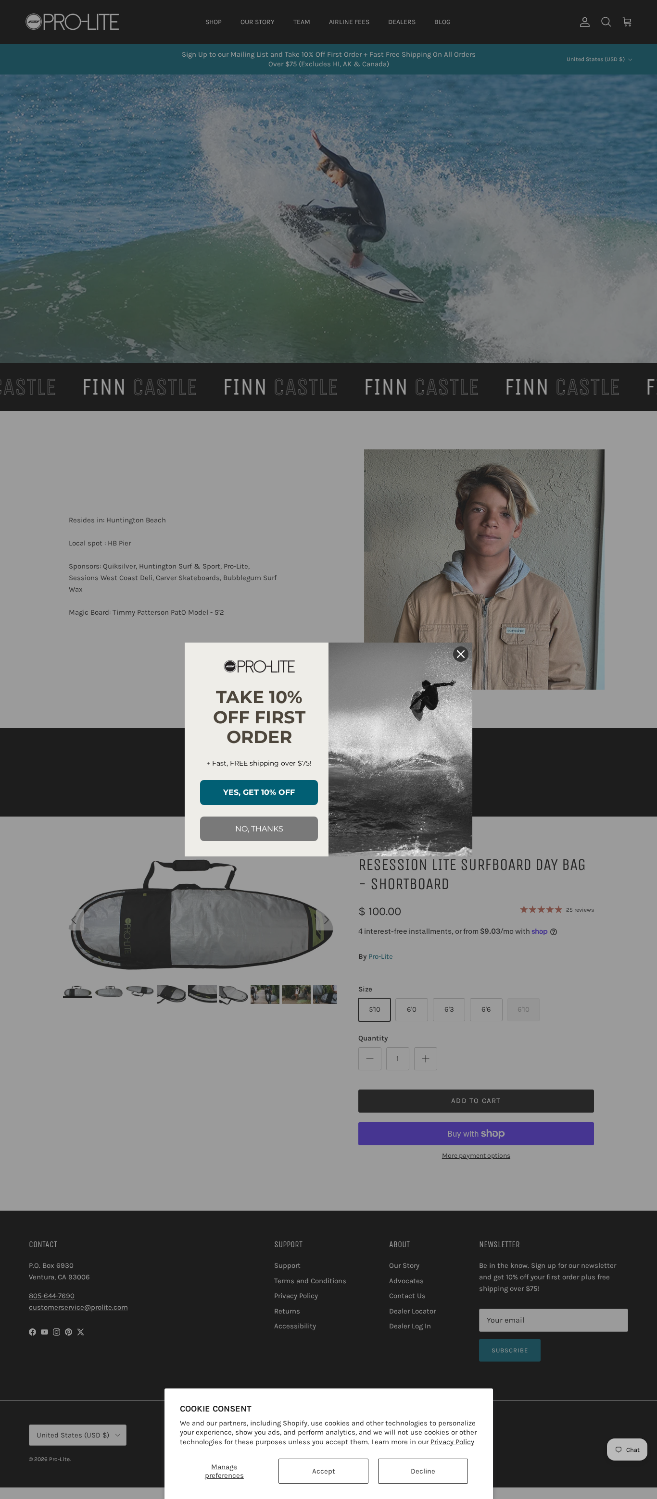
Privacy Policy (452, 1441)
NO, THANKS (259, 828)
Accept (323, 1471)
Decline (423, 1471)
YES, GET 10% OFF (259, 792)
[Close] (460, 654)
